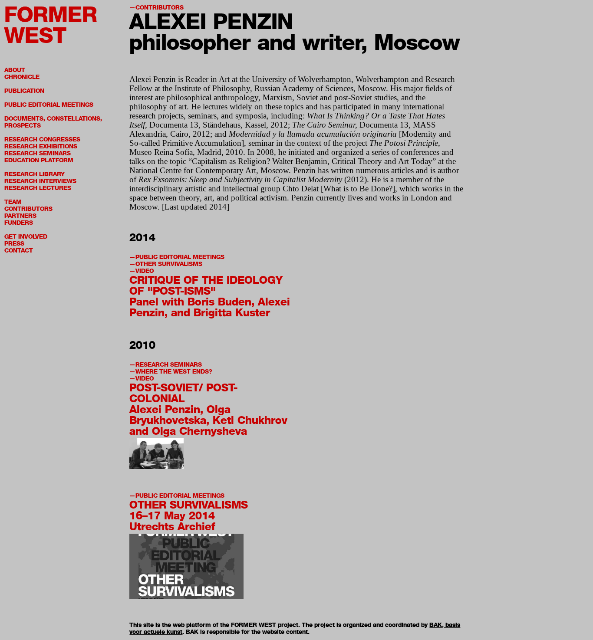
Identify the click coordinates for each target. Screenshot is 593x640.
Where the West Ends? (173, 371)
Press (14, 243)
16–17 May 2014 (172, 515)
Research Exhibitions (40, 146)
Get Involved (25, 236)
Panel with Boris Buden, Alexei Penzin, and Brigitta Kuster (209, 307)
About (14, 70)
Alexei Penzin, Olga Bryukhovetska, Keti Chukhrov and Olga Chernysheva (208, 420)
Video (144, 271)
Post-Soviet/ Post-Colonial (183, 393)
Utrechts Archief (172, 526)
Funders (18, 222)
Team (13, 202)
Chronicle (22, 77)
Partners (20, 216)
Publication (24, 91)
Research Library (34, 174)
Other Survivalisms (168, 264)
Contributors (28, 209)
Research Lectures (37, 188)
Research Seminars (37, 153)
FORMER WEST (50, 25)
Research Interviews (40, 181)
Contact (18, 250)
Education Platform (38, 160)
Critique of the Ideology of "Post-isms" (206, 285)
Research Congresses (42, 139)
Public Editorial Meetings (48, 104)
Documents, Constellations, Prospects (53, 122)
